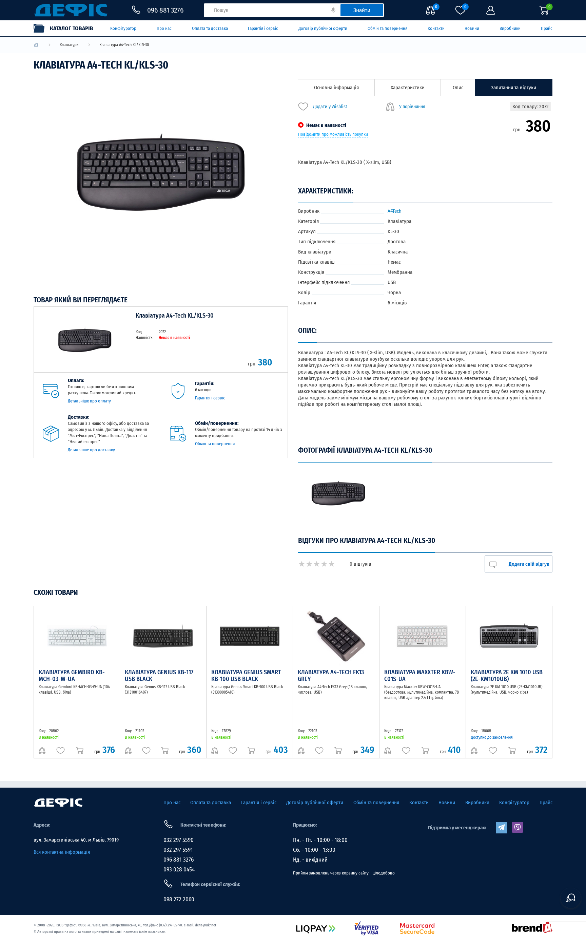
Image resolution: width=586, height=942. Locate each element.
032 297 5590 (178, 840)
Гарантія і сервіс (263, 28)
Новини (472, 28)
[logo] (36, 45)
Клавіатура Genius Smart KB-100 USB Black (246, 675)
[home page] (58, 802)
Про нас (164, 28)
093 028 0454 (179, 869)
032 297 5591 (178, 850)
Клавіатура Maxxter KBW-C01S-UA (419, 675)
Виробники (510, 28)
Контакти (436, 28)
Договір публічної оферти (322, 28)
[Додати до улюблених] (60, 750)
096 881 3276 (178, 859)
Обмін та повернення (387, 28)
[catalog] (67, 28)
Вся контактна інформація (62, 852)
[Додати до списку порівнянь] (42, 750)
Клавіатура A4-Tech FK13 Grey (331, 675)
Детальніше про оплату (89, 400)
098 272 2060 (178, 899)
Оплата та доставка (210, 28)
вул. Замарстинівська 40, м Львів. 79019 (76, 840)
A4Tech (395, 211)
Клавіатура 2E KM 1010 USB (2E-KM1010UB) (507, 675)
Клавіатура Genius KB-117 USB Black (159, 675)
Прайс (546, 28)
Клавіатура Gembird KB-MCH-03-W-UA (72, 675)
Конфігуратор (123, 28)
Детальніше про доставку (91, 449)
